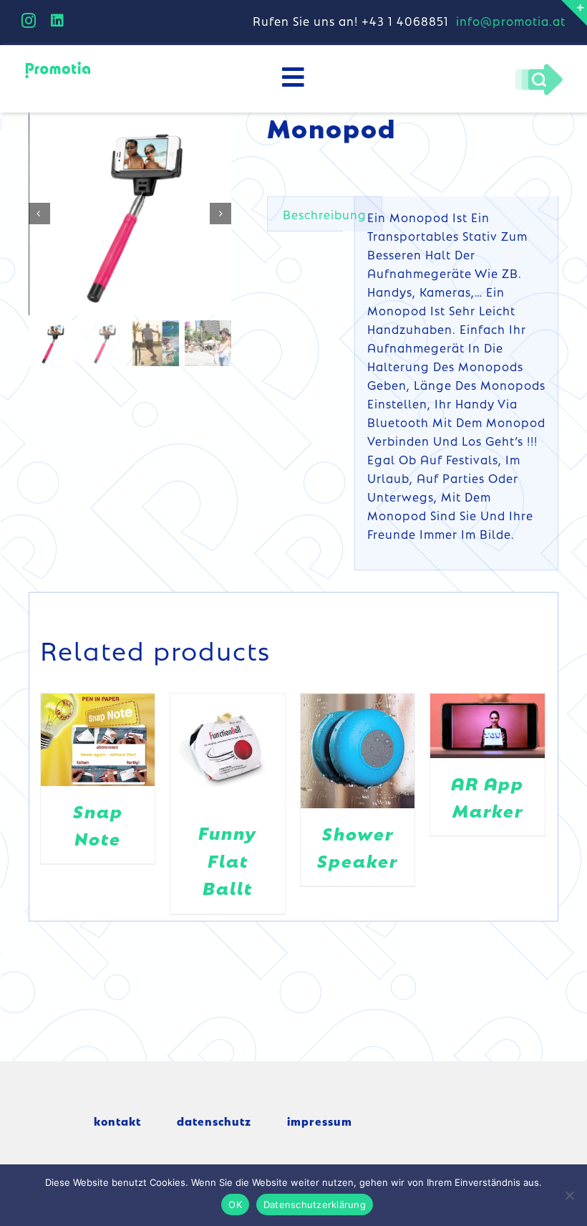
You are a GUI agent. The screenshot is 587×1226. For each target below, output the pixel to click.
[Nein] (569, 1195)
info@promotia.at (511, 21)
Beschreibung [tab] (325, 214)
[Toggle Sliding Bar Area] (574, 13)
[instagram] (29, 21)
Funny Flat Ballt (227, 860)
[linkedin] (57, 21)
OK (235, 1204)
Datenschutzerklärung (314, 1204)
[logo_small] (57, 65)
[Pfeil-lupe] (538, 67)
